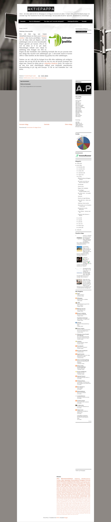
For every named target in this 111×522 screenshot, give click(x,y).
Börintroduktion (81, 499)
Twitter (63, 487)
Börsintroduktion (67, 479)
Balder (68, 499)
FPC (84, 483)
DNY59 (57, 517)
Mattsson (67, 503)
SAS (87, 507)
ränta (73, 486)
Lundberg (58, 503)
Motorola (82, 503)
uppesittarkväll (65, 484)
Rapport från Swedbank (83, 188)
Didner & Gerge (73, 488)
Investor (74, 481)
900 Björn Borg (79, 112)
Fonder (58, 490)
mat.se (78, 491)
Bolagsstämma (70, 483)
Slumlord (72, 508)
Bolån (89, 487)
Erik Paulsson (83, 488)
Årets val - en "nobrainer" (82, 347)
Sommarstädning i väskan (82, 342)
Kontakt (84, 21)
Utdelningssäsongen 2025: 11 (83, 377)
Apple (58, 499)
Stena (89, 508)
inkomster (58, 513)
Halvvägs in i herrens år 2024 (83, 397)
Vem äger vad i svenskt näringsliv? (54, 21)
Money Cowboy (80, 328)
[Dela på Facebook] (46, 76)
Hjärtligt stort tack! (80, 372)
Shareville (59, 485)
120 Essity (78, 114)
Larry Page (66, 502)
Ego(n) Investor (80, 354)
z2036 (78, 302)
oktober (80, 170)
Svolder (59, 480)
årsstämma (78, 487)
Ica (61, 483)
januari (79, 227)
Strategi (61, 509)
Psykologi (72, 507)
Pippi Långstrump (72, 506)
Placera (77, 506)
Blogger (66, 517)
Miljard (76, 503)
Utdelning (77, 478)
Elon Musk (64, 493)
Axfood (58, 481)
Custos (89, 499)
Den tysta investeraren (82, 350)
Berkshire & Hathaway (74, 499)
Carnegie (85, 499)
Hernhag (74, 493)
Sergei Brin (66, 508)
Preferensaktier (81, 506)
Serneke (69, 508)
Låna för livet (81, 186)
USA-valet (76, 510)
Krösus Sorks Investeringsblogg (81, 366)
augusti (80, 174)
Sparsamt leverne (81, 376)
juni (79, 218)
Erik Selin (88, 488)
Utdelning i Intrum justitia (83, 203)
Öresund (74, 487)
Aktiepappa (79, 298)
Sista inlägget (80, 388)
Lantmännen (64, 490)
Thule (87, 509)
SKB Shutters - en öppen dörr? (83, 319)
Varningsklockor (87, 510)
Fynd (57, 501)
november (80, 169)
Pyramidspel (85, 246)
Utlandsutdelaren (81, 391)
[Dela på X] (44, 76)
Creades (68, 488)
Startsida (22, 21)
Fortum (89, 500)
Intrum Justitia (34, 77)
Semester (80, 196)
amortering (59, 496)
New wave (86, 503)
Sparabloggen (81, 508)
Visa (68, 490)
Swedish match (77, 509)
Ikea (68, 501)
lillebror (85, 496)
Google (88, 485)
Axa (59, 499)
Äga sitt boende (75, 514)
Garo (60, 501)
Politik (86, 486)
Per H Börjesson (66, 506)
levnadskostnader (69, 513)
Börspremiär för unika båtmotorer (82, 209)
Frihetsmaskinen (81, 380)
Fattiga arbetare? (80, 294)
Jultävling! (85, 257)
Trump (65, 495)
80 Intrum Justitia (79, 126)
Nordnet (88, 484)
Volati (89, 495)
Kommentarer (87, 493)
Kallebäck (81, 501)
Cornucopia (59, 493)
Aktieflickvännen (27, 77)
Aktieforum (63, 492)
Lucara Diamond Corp (86, 502)
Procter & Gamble (63, 507)
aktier (62, 480)
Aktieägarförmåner (73, 21)
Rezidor (77, 507)
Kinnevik (88, 480)
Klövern (58, 502)
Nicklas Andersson (81, 494)
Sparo (78, 293)
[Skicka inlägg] (39, 75)
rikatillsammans (83, 491)
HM (62, 481)
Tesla (62, 495)
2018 (78, 163)
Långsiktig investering (82, 415)
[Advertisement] (83, 57)
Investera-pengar (81, 400)
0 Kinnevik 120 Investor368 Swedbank (79, 109)
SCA (75, 483)
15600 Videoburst (79, 124)
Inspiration (78, 493)
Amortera (76, 486)
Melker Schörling (72, 503)
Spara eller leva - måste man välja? (87, 280)
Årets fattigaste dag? (81, 309)
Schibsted (62, 508)
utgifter (69, 514)
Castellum (79, 115)
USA (72, 495)
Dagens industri (59, 500)
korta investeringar (42, 77)
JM (60, 490)
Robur (80, 507)
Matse (69, 494)
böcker (67, 487)
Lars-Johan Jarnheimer (73, 502)
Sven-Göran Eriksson (70, 509)
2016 (78, 229)
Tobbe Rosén (65, 510)
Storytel (58, 509)
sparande (61, 497)
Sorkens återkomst (81, 368)
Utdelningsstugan (83, 495)
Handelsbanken (81, 486)
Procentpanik (80, 346)
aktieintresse (83, 490)
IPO (58, 479)
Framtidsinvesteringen (82, 318)
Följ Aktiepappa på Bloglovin (82, 28)
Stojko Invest (80, 410)
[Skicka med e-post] (41, 76)
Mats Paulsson (63, 503)
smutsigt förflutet (64, 514)
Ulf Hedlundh (76, 495)
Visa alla (89, 421)
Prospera (68, 507)
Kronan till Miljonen (81, 371)
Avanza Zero (81, 492)
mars (79, 223)
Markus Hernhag (60, 494)
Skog (63, 485)
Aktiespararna (84, 487)
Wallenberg (71, 490)
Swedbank (66, 485)
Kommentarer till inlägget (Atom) (34, 127)
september (80, 172)
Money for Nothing (81, 313)
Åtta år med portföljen (81, 392)
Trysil (73, 510)
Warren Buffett (77, 490)
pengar (73, 513)
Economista (76, 500)
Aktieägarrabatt (69, 492)
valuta (71, 514)
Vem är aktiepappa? (34, 21)
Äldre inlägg (68, 124)
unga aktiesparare (74, 485)
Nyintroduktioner (75, 480)
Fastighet (86, 500)
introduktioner (62, 513)
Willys (65, 486)
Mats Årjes (66, 494)
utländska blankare (51, 63)
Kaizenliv (77, 501)
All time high (75, 492)
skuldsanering (59, 514)
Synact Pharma (83, 509)
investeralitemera (81, 396)
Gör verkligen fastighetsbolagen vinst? (84, 191)
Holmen (58, 483)
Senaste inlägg (23, 124)
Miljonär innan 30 (81, 308)
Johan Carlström (72, 501)
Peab (86, 494)
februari (80, 225)
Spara (58, 487)
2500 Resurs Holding (80, 107)
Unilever (79, 510)
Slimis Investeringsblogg (83, 359)
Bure (89, 492)
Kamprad (84, 501)
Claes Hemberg (62, 488)
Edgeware (80, 500)
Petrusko (59, 486)
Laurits (81, 502)
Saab (89, 507)
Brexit (58, 488)
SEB (89, 486)
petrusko (79, 322)
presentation (82, 513)
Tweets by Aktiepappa (80, 470)
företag (70, 487)
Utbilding (82, 510)
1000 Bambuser (79, 125)
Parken (61, 506)
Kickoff (82, 493)
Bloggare (82, 480)
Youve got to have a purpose (83, 401)
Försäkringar (80, 184)
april (79, 221)
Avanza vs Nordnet (87, 235)
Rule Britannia (83, 507)
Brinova (86, 492)
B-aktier (62, 499)
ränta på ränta (87, 513)
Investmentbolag (83, 481)
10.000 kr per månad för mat (83, 406)
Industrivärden (83, 484)
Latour (78, 502)
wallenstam (79, 497)
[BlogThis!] (43, 76)
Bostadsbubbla (80, 483)
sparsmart (65, 497)
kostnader (82, 496)
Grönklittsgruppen (64, 501)
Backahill (65, 499)
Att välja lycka (80, 405)
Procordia (58, 507)
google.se (77, 496)
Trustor (68, 495)
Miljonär (79, 503)
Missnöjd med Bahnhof (82, 314)
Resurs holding (67, 481)
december (80, 167)
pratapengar (77, 513)
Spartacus (86, 508)
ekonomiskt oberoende (70, 496)
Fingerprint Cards (76, 484)
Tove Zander (70, 510)
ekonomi (69, 486)
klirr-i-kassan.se (80, 386)
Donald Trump (71, 500)
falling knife (66, 491)
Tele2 (61, 487)
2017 (78, 165)
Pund (75, 507)
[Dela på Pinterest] (47, 76)
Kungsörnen (62, 502)
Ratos (62, 486)
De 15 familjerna (65, 500)
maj (79, 219)
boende (63, 496)
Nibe (76, 494)
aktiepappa (68, 480)
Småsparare (77, 508)
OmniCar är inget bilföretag (84, 198)
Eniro (83, 500)
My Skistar (73, 494)
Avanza (70, 484)
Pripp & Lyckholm (87, 506)
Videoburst (64, 483)
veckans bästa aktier (72, 497)
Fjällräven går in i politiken (82, 299)
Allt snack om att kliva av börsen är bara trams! (83, 182)
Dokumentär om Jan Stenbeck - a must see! (84, 206)
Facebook (69, 493)
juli (79, 176)
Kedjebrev (88, 501)
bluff (63, 491)
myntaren (79, 341)
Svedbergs (64, 509)
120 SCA (77, 113)
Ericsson (78, 488)
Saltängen (58, 508)
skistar (78, 481)
